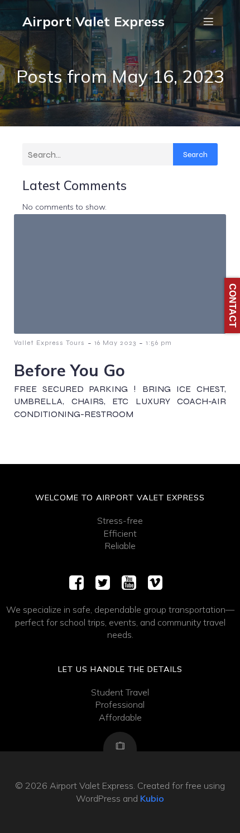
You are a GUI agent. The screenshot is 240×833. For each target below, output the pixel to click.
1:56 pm (159, 343)
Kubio (152, 798)
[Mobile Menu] (208, 21)
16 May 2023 (115, 343)
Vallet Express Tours (49, 343)
